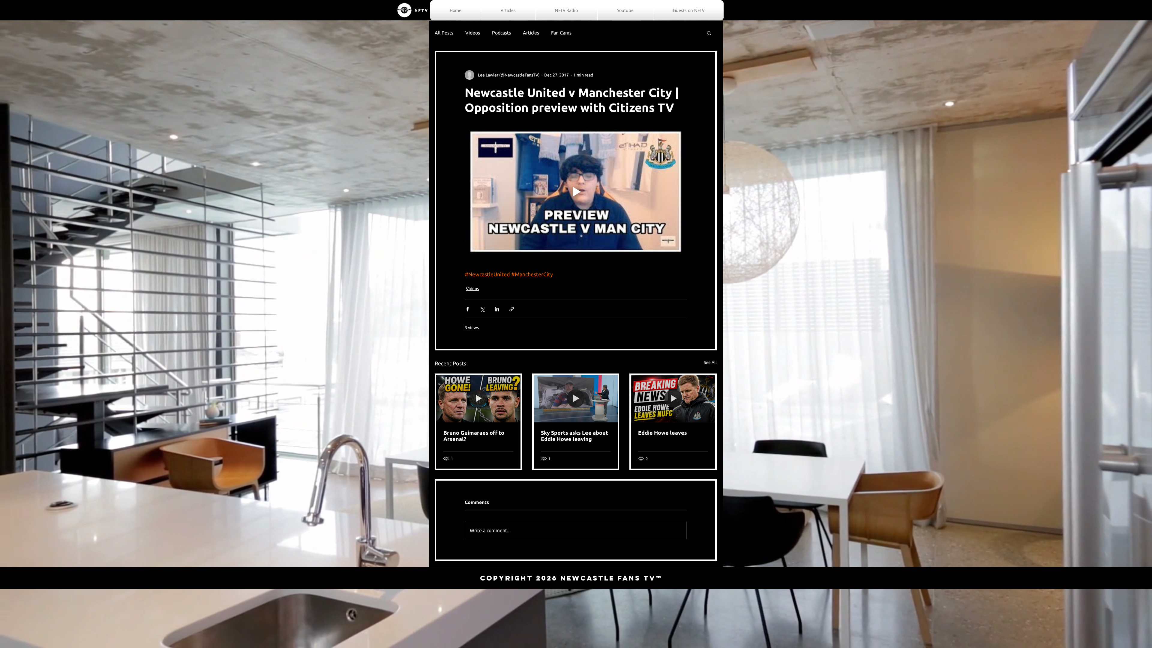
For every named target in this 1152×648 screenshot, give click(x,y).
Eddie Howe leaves (662, 433)
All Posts (444, 32)
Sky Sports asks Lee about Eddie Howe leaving (574, 436)
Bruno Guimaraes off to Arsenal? (473, 436)
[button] (709, 32)
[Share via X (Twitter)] (482, 309)
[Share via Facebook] (467, 309)
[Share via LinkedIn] (497, 309)
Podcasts (501, 32)
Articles (531, 32)
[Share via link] (511, 309)
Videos (472, 32)
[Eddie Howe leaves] (673, 398)
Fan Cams (561, 32)
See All (710, 362)
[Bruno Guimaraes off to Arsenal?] (478, 398)
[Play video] (576, 191)
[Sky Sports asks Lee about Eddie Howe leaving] (576, 398)
